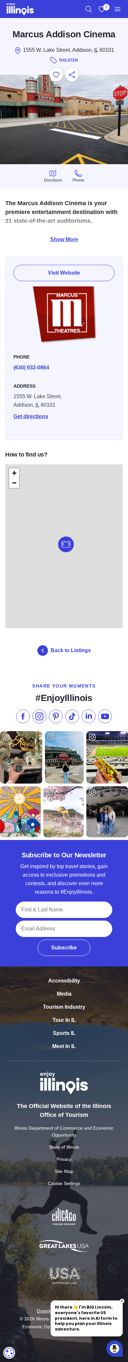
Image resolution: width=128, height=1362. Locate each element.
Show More (64, 239)
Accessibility (64, 980)
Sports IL (64, 1033)
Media (64, 994)
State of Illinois (64, 1147)
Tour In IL (64, 1020)
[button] (66, 544)
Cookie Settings (64, 1183)
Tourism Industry (64, 1007)
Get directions (30, 416)
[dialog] (9, 1353)
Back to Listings (71, 650)
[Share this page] (71, 74)
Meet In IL (64, 1046)
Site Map (64, 1171)
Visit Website (64, 273)
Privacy (64, 1159)
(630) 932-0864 (31, 367)
